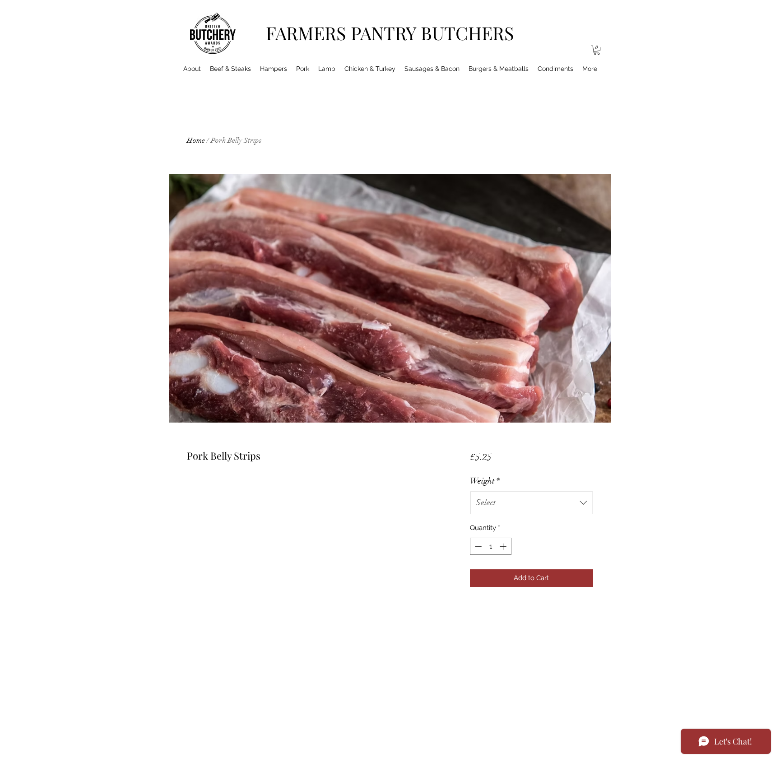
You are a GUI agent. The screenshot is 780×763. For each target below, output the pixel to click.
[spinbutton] (490, 546)
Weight (485, 481)
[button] (596, 50)
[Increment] (504, 546)
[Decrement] (477, 546)
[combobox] (531, 503)
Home (196, 140)
